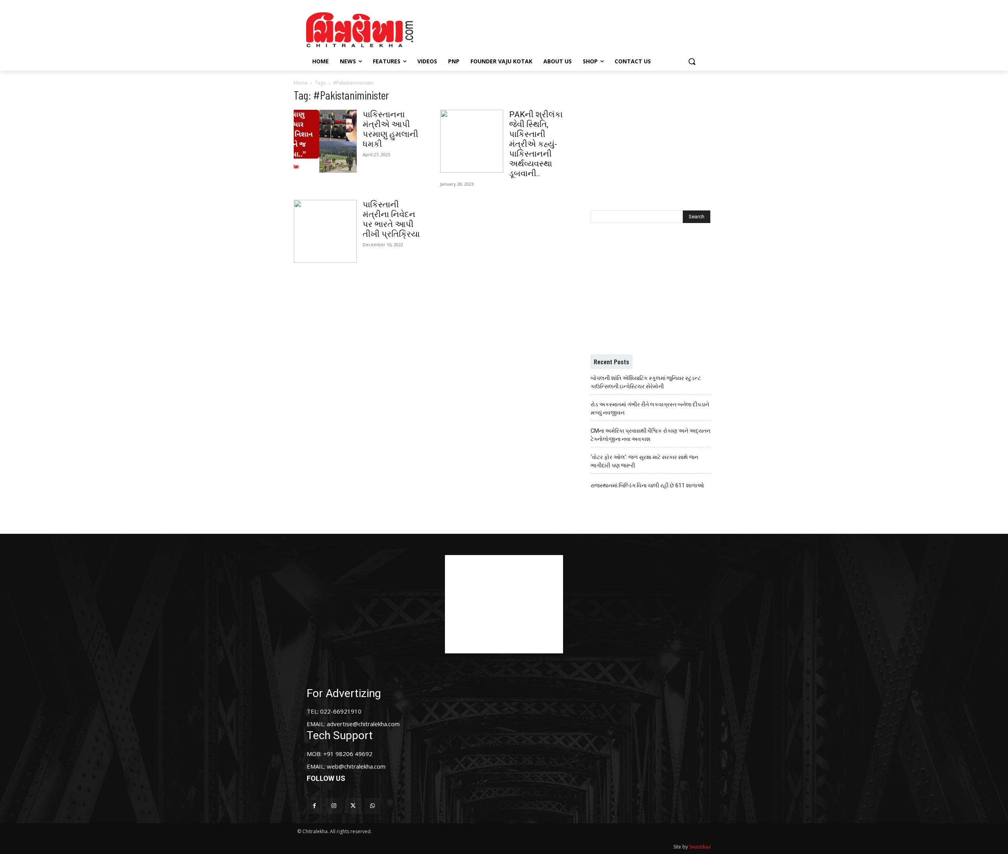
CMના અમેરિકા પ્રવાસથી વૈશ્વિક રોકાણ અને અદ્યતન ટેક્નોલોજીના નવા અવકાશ (650, 435)
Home (301, 82)
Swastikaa (700, 846)
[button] (691, 61)
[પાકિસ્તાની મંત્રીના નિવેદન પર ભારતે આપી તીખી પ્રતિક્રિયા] (325, 231)
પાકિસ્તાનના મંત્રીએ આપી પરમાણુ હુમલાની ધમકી (390, 129)
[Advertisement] (570, 28)
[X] (353, 805)
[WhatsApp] (372, 805)
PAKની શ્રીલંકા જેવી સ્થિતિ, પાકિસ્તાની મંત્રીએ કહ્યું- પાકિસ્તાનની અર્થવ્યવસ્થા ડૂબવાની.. (536, 144)
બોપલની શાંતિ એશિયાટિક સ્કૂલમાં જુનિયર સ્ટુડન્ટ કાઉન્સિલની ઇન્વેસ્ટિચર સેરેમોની (646, 382)
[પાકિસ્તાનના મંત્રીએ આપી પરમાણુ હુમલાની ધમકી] (325, 141)
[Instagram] (333, 805)
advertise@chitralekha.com (363, 724)
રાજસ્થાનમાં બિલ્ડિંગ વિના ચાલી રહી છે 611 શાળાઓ (647, 485)
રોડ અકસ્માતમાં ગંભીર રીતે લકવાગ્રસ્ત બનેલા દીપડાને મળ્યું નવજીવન (650, 408)
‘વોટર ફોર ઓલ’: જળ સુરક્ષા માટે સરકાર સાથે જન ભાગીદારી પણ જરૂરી (644, 461)
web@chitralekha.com (356, 766)
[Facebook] (314, 805)
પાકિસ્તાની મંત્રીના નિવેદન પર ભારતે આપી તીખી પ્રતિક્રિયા (391, 219)
